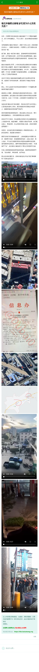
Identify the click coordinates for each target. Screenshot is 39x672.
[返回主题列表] (2, 2)
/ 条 (18, 2)
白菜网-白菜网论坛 (9, 628)
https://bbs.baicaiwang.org (23, 632)
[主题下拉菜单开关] (37, 2)
